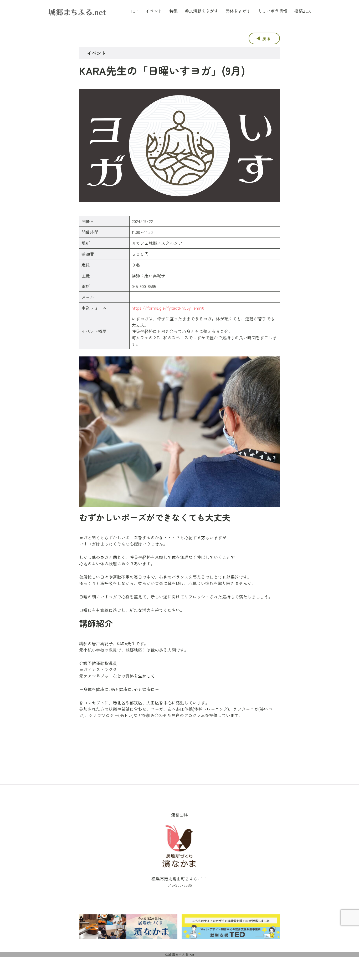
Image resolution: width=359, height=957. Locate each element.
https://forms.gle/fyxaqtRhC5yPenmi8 (168, 308)
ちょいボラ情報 (272, 11)
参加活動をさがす (201, 11)
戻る (266, 38)
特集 (173, 11)
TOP (134, 11)
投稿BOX (302, 11)
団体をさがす (238, 11)
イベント (153, 11)
